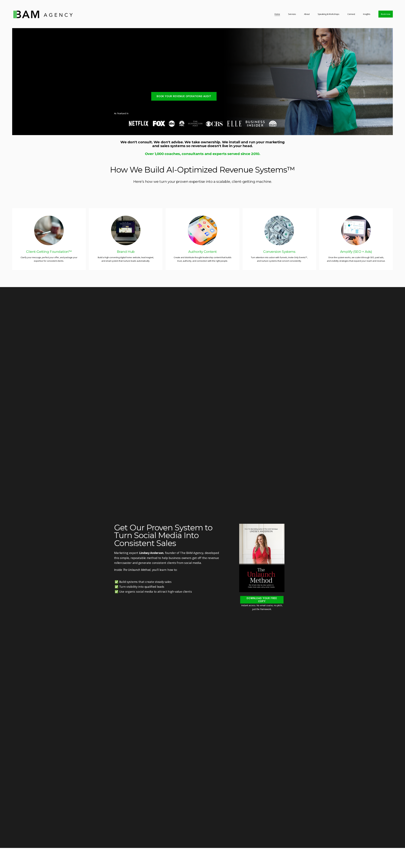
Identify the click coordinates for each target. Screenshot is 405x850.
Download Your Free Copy (262, 600)
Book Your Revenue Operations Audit (184, 96)
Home (277, 14)
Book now (385, 14)
